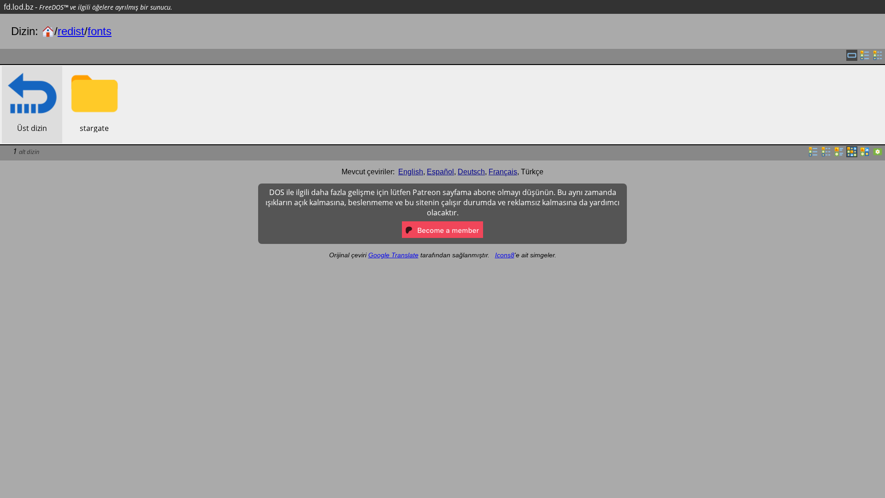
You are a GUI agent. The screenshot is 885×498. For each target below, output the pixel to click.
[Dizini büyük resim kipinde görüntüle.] (877, 154)
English (410, 172)
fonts (100, 31)
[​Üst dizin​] (32, 71)
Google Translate (393, 255)
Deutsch (471, 172)
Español (440, 172)
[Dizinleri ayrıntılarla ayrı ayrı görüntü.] (877, 58)
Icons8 (504, 255)
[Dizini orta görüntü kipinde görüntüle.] (864, 154)
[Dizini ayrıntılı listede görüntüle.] (826, 154)
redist (71, 31)
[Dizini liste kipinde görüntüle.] (813, 154)
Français (503, 172)
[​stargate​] (94, 71)
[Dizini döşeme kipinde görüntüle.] (838, 154)
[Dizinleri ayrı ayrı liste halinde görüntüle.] (864, 58)
